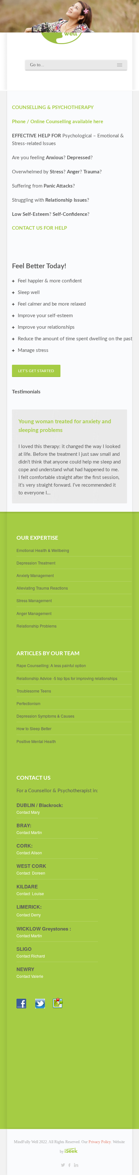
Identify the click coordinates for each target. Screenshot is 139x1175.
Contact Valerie (29, 976)
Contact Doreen (30, 873)
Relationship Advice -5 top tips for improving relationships (66, 678)
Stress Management (34, 600)
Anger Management (33, 613)
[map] (61, 1013)
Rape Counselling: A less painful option (51, 665)
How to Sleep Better (33, 728)
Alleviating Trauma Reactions (42, 588)
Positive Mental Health (36, 741)
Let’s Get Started (37, 371)
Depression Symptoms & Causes (45, 716)
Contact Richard (31, 956)
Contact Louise (30, 893)
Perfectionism (28, 703)
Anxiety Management (35, 575)
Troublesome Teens (33, 690)
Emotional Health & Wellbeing (42, 550)
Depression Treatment (35, 562)
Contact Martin (29, 832)
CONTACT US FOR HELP (39, 228)
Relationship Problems (36, 626)
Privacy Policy (100, 1142)
